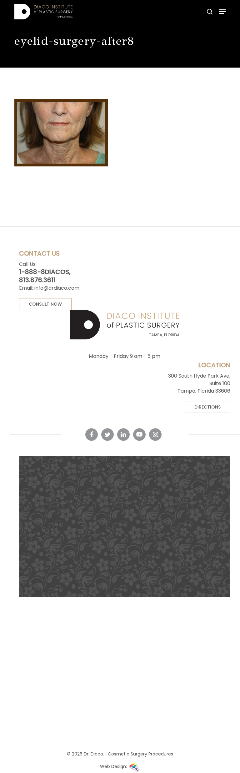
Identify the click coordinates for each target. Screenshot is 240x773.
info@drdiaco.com (56, 288)
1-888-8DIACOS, (45, 271)
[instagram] (155, 434)
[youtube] (139, 434)
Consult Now (45, 304)
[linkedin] (123, 434)
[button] (222, 11)
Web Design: (114, 766)
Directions (207, 407)
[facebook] (91, 434)
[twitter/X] (107, 434)
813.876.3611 (37, 280)
